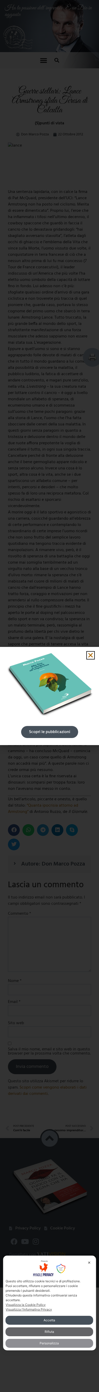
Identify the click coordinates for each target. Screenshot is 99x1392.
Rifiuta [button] (49, 1332)
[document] (49, 696)
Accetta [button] (49, 1320)
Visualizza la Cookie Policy (26, 1305)
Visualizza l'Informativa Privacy (29, 1309)
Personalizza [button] (49, 1343)
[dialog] (49, 1303)
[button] (90, 655)
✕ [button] (89, 1262)
